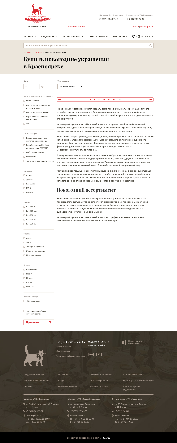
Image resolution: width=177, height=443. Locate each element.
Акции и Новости (73, 36)
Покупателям (97, 36)
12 (109, 99)
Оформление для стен (101, 374)
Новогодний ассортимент (36, 380)
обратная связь (63, 351)
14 (119, 99)
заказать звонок (76, 26)
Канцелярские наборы (134, 374)
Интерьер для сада (99, 386)
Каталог (28, 36)
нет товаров (147, 36)
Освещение (62, 374)
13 (114, 99)
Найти (150, 45)
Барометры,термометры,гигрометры (141, 380)
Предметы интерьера (34, 374)
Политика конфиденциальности (70, 356)
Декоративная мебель (68, 386)
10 (98, 99)
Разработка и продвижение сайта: (84, 437)
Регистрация (146, 26)
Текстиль (28, 386)
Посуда (60, 380)
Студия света (49, 36)
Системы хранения (99, 380)
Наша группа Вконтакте (135, 342)
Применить (32, 322)
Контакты (119, 36)
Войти (135, 26)
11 (104, 99)
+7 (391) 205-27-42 (108, 19)
